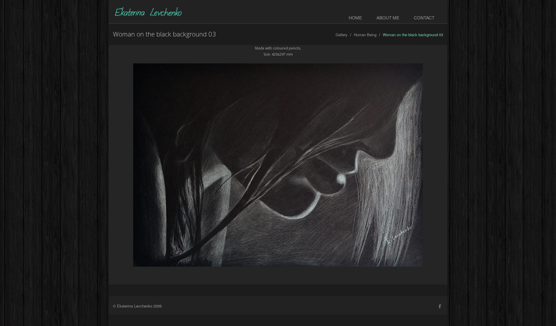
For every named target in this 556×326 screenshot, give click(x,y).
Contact (424, 17)
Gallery (342, 34)
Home (355, 17)
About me (387, 17)
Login (438, 5)
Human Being (365, 34)
